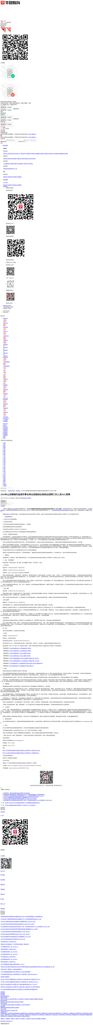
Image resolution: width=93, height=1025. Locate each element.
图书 (4, 438)
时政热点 (31, 163)
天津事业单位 (82, 1014)
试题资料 (19, 176)
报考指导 (10, 176)
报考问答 (10, 158)
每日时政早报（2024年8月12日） (9, 949)
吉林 (4, 461)
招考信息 (5, 185)
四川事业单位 (68, 1014)
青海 (4, 468)
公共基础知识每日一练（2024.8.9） (9, 951)
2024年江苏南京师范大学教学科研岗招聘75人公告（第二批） (16, 931)
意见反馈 (33, 1018)
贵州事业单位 (78, 1013)
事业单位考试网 (27, 498)
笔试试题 (5, 168)
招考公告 (5, 153)
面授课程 (5, 435)
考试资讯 (18, 490)
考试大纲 (10, 153)
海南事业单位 (44, 1013)
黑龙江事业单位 (18, 1016)
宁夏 (4, 467)
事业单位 (5, 148)
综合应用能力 (20, 163)
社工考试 (5, 182)
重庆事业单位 (17, 1013)
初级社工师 (3, 1010)
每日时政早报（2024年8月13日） (9, 941)
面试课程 (3, 993)
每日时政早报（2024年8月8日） (8, 956)
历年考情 (33, 158)
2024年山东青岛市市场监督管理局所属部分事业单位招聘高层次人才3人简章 (19, 929)
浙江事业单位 (41, 1014)
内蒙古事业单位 (26, 1016)
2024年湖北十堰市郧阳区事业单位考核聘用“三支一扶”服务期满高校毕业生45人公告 (23, 796)
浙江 (4, 470)
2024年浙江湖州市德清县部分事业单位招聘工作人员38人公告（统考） (20, 798)
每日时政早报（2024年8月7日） (8, 961)
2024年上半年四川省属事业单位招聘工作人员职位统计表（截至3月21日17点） (20, 981)
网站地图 (5, 145)
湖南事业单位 (58, 1013)
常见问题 (7, 1001)
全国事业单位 (4, 1011)
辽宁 (4, 465)
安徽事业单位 (4, 1013)
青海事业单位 (34, 1014)
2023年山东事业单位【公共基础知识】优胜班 (20, 650)
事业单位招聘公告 (21, 793)
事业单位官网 (11, 490)
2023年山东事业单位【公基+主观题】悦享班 (20, 655)
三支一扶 (31, 544)
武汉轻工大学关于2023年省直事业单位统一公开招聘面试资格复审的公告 (22, 802)
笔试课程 (3, 991)
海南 (4, 451)
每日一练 (15, 168)
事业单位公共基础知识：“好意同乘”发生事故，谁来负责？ (15, 944)
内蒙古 (5, 485)
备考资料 (15, 176)
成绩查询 (38, 153)
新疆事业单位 (4, 1016)
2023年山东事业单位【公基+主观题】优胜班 (20, 653)
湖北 (4, 453)
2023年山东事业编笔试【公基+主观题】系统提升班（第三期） (24, 658)
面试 (25, 163)
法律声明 (28, 1018)
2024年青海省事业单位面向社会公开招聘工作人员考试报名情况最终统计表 (20, 989)
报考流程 (5, 158)
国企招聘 (5, 399)
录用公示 (52, 153)
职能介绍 (19, 158)
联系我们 (5, 186)
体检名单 (47, 153)
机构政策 (56, 153)
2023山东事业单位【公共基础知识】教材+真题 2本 (21, 665)
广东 (4, 455)
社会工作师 (5, 179)
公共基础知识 (6, 163)
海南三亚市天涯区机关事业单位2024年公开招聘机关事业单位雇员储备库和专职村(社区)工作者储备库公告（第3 (28, 966)
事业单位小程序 (7, 305)
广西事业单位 (72, 1013)
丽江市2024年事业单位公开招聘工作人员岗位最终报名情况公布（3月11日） (19, 984)
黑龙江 (5, 484)
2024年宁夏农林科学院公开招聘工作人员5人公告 (13, 939)
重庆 (4, 445)
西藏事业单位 (89, 1014)
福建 (4, 447)
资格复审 (28, 153)
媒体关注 (18, 1018)
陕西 (4, 477)
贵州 (4, 458)
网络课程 (5, 433)
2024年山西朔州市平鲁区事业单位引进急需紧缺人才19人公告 (16, 936)
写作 (27, 163)
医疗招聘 (65, 153)
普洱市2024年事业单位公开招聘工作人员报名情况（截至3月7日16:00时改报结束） (21, 986)
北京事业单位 (10, 1013)
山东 (4, 474)
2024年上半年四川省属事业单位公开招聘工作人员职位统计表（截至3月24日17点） (21, 979)
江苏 (4, 464)
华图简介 (3, 1018)
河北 (4, 448)
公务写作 (23, 1004)
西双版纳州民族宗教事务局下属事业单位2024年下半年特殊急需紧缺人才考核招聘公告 (24, 794)
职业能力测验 (10, 1004)
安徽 (4, 443)
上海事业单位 (55, 1014)
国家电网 (3, 1007)
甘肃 (4, 460)
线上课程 (3, 994)
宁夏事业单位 (28, 1014)
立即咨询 (3, 811)
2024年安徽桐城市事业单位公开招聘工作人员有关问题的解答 (16, 971)
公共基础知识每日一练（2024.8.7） (9, 959)
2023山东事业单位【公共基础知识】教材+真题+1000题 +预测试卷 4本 (26, 663)
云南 (4, 482)
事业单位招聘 (13, 793)
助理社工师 (9, 1010)
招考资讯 (5, 176)
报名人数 (28, 158)
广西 (4, 457)
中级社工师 (14, 1010)
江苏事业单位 (14, 1014)
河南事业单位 (38, 1013)
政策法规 (24, 158)
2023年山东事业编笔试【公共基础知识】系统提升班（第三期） (24, 660)
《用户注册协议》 (32, 134)
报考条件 (15, 158)
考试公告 (3, 999)
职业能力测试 (13, 163)
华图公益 (13, 1018)
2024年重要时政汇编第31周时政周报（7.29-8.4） (13, 964)
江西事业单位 (7, 1014)
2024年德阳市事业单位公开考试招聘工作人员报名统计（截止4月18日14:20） (19, 974)
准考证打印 (23, 153)
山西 (4, 471)
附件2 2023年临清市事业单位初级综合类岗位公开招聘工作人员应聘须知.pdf (21, 753)
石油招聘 (16, 1007)
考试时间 (33, 153)
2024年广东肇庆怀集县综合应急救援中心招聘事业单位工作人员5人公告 (20, 797)
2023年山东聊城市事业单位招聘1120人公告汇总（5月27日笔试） (20, 805)
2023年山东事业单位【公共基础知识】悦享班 (20, 648)
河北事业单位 (31, 1013)
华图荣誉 (8, 1018)
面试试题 (10, 168)
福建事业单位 (24, 1013)
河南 (4, 450)
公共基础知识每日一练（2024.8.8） (9, 954)
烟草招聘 (7, 1007)
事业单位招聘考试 (5, 996)
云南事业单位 (10, 1016)
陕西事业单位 (75, 1014)
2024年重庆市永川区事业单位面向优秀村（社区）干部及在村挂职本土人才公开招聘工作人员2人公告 (27, 800)
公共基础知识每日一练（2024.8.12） (10, 946)
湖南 (4, 454)
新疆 (4, 481)
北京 (4, 444)
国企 (4, 171)
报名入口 (18, 153)
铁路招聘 (12, 1007)
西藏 (4, 480)
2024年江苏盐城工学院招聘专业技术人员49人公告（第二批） (16, 934)
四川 (4, 475)
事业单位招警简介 (5, 976)
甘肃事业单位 (85, 1013)
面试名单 (42, 153)
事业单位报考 (4, 1000)
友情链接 (43, 1018)
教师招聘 (61, 153)
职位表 (14, 153)
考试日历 (7, 999)
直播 (4, 436)
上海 (4, 472)
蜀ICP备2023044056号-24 (6, 1021)
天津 (4, 478)
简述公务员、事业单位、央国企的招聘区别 (11, 969)
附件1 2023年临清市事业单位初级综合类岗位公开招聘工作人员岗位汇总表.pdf (21, 750)
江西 (4, 463)
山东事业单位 (62, 1014)
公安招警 (5, 419)
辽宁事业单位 (21, 1014)
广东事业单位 (65, 1013)
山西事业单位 (48, 1014)
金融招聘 (5, 421)
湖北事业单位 (51, 1013)
